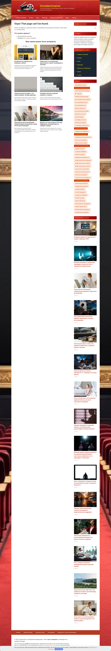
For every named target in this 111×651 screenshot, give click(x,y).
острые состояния (80, 154)
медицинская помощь (81, 134)
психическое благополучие (82, 172)
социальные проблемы (81, 195)
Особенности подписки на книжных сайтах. (23, 62)
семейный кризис (80, 189)
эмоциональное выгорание (82, 209)
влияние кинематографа (81, 96)
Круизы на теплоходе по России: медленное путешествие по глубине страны (51, 124)
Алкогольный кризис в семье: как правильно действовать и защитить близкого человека (84, 345)
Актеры (31, 17)
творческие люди (79, 198)
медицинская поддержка (82, 131)
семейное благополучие (81, 186)
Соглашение (51, 632)
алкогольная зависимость (82, 88)
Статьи (74, 17)
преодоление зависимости (82, 157)
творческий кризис (80, 200)
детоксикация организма (82, 111)
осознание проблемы (80, 151)
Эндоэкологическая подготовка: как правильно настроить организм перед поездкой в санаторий (85, 591)
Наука (67, 17)
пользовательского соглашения (51, 645)
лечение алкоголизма (81, 128)
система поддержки (80, 192)
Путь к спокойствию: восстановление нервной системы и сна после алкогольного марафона (85, 399)
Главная (18, 632)
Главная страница (21, 17)
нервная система (79, 148)
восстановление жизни (81, 102)
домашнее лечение (80, 114)
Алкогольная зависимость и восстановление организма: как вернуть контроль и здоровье (83, 537)
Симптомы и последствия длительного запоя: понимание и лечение (51, 62)
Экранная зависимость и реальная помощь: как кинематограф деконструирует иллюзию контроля (84, 427)
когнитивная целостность (82, 125)
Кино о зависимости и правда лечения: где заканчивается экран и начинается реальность (85, 483)
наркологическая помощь (82, 145)
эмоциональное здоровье (82, 212)
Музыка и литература (56, 17)
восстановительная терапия (82, 99)
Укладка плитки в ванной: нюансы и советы (49, 94)
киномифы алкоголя (80, 119)
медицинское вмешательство (83, 137)
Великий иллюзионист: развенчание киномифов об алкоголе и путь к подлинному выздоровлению (84, 264)
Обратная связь (28, 632)
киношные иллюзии (80, 122)
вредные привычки (80, 108)
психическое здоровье (81, 174)
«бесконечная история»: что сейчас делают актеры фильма (25, 94)
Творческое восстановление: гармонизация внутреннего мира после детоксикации (25, 124)
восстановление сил (80, 105)
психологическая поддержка (83, 177)
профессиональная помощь (82, 163)
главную (27, 38)
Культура (44, 17)
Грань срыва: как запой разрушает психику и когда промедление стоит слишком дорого (84, 618)
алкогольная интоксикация (82, 91)
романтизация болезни (81, 183)
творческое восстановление (82, 203)
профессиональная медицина (83, 160)
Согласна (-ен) (59, 649)
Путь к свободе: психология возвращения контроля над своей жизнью (83, 564)
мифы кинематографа (81, 143)
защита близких (79, 117)
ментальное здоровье (81, 140)
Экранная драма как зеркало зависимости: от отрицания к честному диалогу (85, 372)
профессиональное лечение (82, 166)
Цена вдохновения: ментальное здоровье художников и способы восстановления (83, 318)
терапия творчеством (81, 206)
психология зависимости (81, 180)
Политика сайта (40, 632)
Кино (37, 17)
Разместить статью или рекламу (67, 632)
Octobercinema (50, 6)
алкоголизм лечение (80, 85)
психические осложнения (82, 169)
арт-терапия (78, 93)
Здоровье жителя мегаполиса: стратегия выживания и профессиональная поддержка (83, 510)
